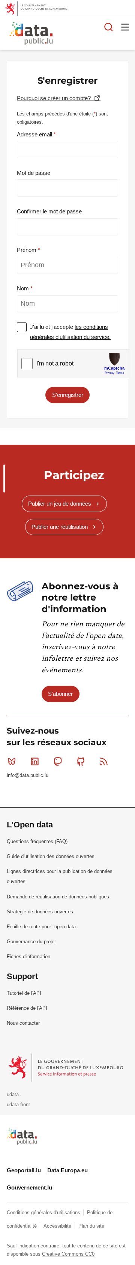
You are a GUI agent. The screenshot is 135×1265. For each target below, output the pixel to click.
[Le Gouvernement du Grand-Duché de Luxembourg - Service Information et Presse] (66, 1067)
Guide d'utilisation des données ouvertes (50, 856)
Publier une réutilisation (60, 527)
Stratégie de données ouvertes (40, 911)
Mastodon (58, 761)
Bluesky (11, 761)
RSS (104, 761)
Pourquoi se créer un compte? (54, 98)
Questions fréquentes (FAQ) (37, 841)
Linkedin (34, 761)
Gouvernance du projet (31, 941)
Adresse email (35, 134)
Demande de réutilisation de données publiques (58, 897)
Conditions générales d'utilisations (44, 1212)
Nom (23, 288)
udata (13, 1094)
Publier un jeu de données (59, 503)
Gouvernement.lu (29, 1187)
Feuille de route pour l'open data (41, 926)
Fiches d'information (28, 956)
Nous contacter (23, 1023)
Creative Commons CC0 (68, 1254)
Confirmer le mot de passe (49, 211)
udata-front (18, 1104)
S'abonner (60, 694)
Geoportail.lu (24, 1170)
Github (81, 761)
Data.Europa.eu (67, 1170)
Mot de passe (33, 173)
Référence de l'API (27, 1008)
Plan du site (91, 1226)
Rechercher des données (108, 27)
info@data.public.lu (27, 775)
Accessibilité (58, 1226)
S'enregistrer (67, 395)
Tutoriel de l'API (24, 993)
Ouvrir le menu (125, 27)
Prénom (27, 250)
